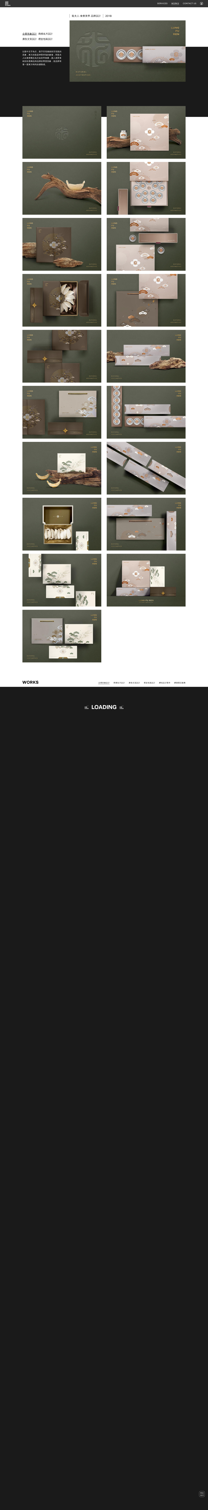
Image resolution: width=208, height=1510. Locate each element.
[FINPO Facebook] (201, 3)
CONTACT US (189, 4)
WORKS (175, 4)
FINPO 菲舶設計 (7, 3)
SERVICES (162, 4)
